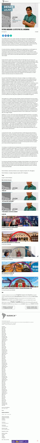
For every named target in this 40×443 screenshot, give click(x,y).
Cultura (6, 296)
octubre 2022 (4, 378)
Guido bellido (10, 300)
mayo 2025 (4, 344)
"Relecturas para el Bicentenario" (8, 201)
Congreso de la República (27, 295)
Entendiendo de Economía (24, 298)
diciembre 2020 (4, 402)
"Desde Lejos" (4, 190)
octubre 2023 (4, 365)
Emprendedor (6, 298)
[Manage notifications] (37, 441)
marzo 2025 (4, 346)
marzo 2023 (4, 373)
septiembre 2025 (4, 339)
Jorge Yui (4, 31)
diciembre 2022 (4, 376)
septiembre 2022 (4, 379)
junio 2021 (3, 396)
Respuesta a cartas (5, 431)
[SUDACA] (6, 1)
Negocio (5, 302)
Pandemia (8, 302)
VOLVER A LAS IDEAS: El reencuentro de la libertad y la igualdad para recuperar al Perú (17, 288)
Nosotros (3, 418)
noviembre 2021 (4, 390)
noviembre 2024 (4, 350)
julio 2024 (3, 355)
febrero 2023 (4, 374)
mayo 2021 (4, 397)
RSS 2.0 (5, 439)
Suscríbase (3, 419)
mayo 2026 (4, 330)
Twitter (3, 435)
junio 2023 (3, 369)
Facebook (3, 434)
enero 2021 (4, 401)
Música (3, 302)
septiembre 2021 (4, 393)
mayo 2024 (4, 357)
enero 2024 (4, 362)
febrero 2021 (4, 400)
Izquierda (14, 299)
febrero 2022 (4, 387)
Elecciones (30, 296)
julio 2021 (3, 395)
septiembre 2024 (4, 353)
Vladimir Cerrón (34, 304)
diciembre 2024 (4, 349)
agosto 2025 (4, 340)
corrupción (35, 294)
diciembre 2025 (4, 336)
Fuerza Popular (33, 298)
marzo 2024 (4, 359)
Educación (26, 296)
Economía (23, 296)
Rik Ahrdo (5, 244)
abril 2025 (3, 345)
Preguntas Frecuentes (5, 417)
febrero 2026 (4, 334)
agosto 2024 (4, 354)
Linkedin (3, 436)
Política (29, 302)
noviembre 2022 (4, 377)
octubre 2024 (4, 352)
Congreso (18, 295)
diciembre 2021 (4, 389)
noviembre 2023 (4, 364)
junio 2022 (3, 383)
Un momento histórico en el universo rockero (10, 227)
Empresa (16, 298)
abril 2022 (3, 385)
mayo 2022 (4, 384)
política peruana (34, 302)
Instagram (3, 437)
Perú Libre (25, 302)
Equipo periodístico (5, 412)
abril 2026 (3, 332)
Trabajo (26, 303)
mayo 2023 (4, 370)
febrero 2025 (4, 347)
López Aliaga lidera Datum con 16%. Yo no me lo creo (11, 242)
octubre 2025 (4, 338)
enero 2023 (4, 375)
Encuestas (19, 298)
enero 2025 (4, 348)
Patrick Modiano (9, 177)
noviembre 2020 (4, 404)
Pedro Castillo (16, 302)
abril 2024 (3, 358)
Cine (15, 294)
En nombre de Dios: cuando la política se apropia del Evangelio (12, 257)
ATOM (8, 439)
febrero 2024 (4, 360)
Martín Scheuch (6, 259)
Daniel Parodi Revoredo (7, 290)
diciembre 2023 (4, 363)
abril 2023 (3, 371)
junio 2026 (3, 329)
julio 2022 (3, 381)
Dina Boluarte (18, 296)
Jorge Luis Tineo (6, 229)
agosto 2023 (4, 367)
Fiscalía (30, 298)
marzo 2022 (4, 386)
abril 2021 (3, 398)
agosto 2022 (4, 380)
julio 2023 (3, 368)
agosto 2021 (4, 394)
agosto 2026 (4, 327)
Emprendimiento (11, 298)
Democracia (10, 296)
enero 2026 (4, 335)
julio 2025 (3, 342)
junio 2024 (3, 356)
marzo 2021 (4, 399)
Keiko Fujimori (19, 300)
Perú (22, 302)
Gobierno (4, 300)
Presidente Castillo (6, 303)
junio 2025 (3, 343)
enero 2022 (4, 388)
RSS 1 (3, 439)
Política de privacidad (5, 416)
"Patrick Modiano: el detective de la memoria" (10, 211)
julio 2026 (3, 328)
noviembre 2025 (4, 337)
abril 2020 (3, 405)
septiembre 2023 (4, 366)
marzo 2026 (4, 333)
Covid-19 (3, 296)
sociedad (23, 303)
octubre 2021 (4, 391)
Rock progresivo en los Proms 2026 (8, 273)
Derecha (13, 296)
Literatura (29, 299)
